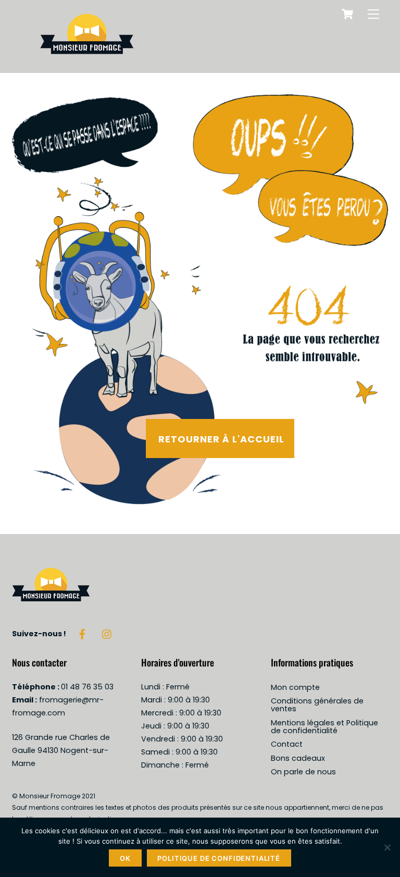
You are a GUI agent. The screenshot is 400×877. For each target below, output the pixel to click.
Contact (287, 744)
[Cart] (347, 14)
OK (125, 858)
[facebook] (82, 633)
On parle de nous (303, 772)
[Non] (387, 847)
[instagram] (107, 633)
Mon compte (295, 687)
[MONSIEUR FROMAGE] (87, 59)
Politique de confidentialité (218, 858)
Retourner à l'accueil (221, 439)
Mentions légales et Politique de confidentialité (324, 727)
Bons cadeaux (298, 758)
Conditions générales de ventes (317, 705)
